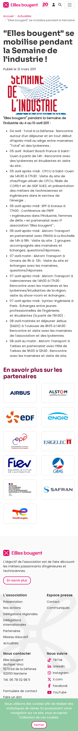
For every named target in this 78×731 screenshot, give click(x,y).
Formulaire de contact (20, 691)
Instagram (60, 673)
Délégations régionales (20, 614)
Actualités (24, 16)
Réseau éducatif (15, 637)
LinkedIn (59, 666)
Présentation (13, 602)
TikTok (57, 660)
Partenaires (11, 631)
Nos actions (12, 608)
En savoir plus (17, 580)
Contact (53, 602)
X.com (58, 679)
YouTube (60, 692)
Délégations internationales (14, 622)
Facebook (60, 686)
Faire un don (12, 697)
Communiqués (58, 608)
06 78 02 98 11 (19, 680)
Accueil (8, 16)
